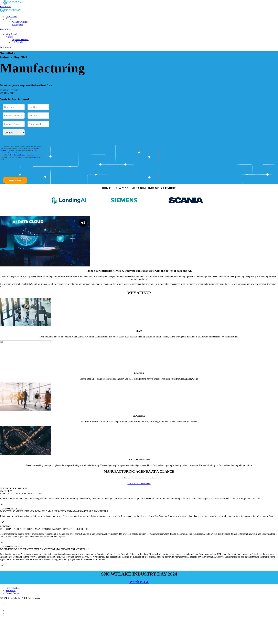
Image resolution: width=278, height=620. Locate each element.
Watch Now (5, 6)
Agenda (9, 19)
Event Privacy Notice (17, 155)
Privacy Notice (12, 588)
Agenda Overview (20, 22)
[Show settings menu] (76, 264)
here (35, 157)
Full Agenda (17, 24)
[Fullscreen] (87, 264)
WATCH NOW (15, 180)
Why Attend (11, 16)
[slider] (39, 264)
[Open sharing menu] (81, 264)
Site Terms (10, 590)
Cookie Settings (13, 593)
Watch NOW (139, 582)
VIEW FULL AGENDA (139, 483)
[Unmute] (70, 264)
